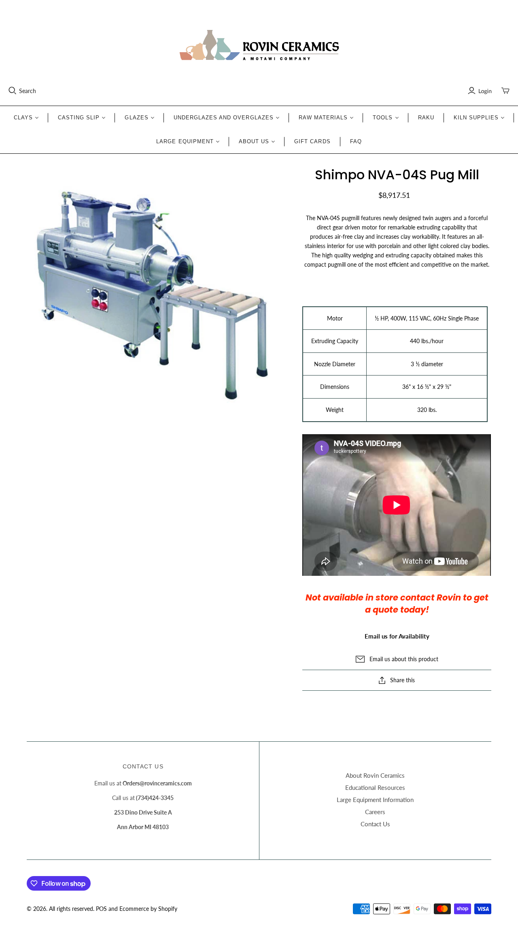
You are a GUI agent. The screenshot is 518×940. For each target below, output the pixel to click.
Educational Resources (375, 787)
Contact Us (375, 824)
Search (27, 90)
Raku (426, 118)
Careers (375, 811)
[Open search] (12, 91)
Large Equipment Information (375, 799)
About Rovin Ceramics (375, 775)
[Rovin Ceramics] (259, 45)
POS (101, 908)
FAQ (356, 141)
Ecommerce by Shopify (148, 908)
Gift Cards (312, 141)
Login (485, 90)
